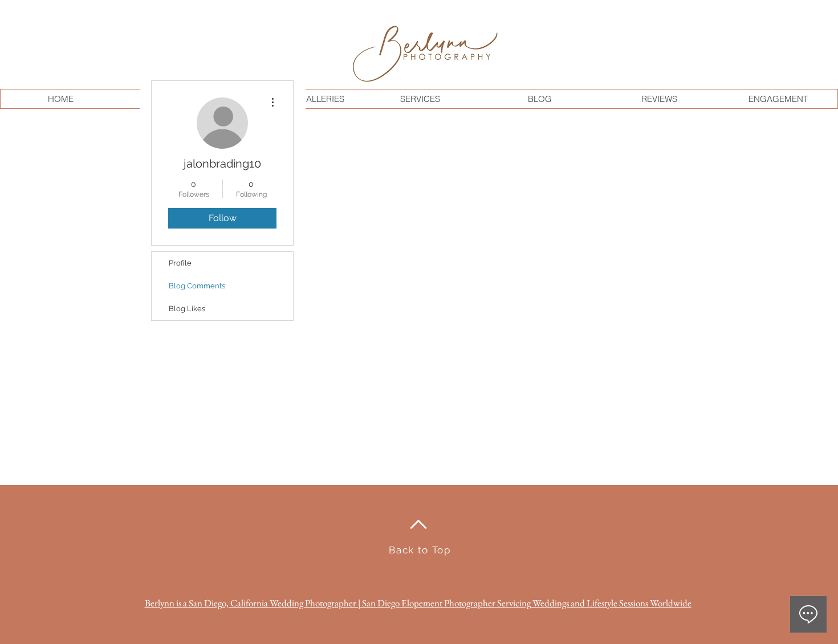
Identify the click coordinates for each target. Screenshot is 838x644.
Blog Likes (187, 308)
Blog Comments (197, 286)
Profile (180, 263)
